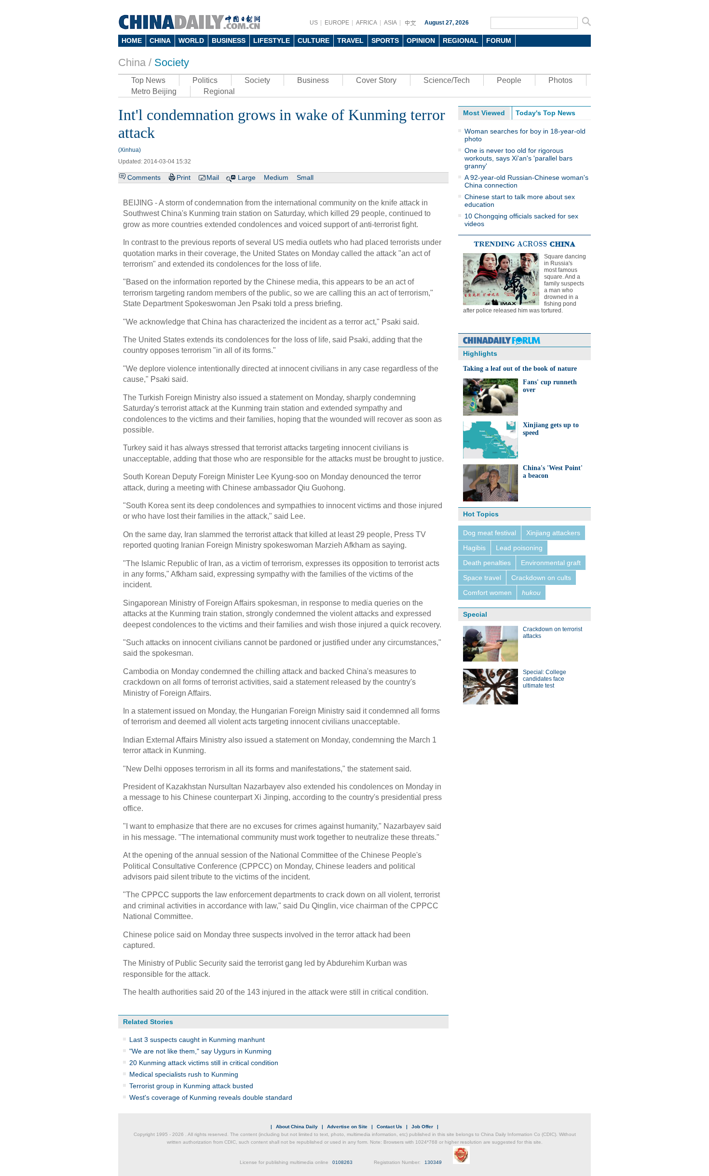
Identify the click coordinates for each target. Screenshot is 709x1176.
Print (184, 177)
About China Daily (297, 1126)
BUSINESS (228, 40)
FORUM (498, 40)
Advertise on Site (347, 1126)
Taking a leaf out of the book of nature (520, 368)
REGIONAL (460, 40)
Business (313, 80)
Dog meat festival (489, 533)
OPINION (421, 40)
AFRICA (366, 22)
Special (475, 614)
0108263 (342, 1162)
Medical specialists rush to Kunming (183, 1074)
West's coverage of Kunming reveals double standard (210, 1097)
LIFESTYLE (271, 40)
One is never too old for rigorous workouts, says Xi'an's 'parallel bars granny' (518, 158)
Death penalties (487, 563)
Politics (205, 80)
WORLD (191, 40)
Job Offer (422, 1126)
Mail (212, 177)
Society (171, 62)
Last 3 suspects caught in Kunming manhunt (197, 1039)
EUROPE (337, 22)
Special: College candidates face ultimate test (544, 679)
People (509, 80)
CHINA (160, 40)
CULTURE (313, 40)
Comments (144, 177)
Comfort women (487, 592)
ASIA (390, 22)
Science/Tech (446, 80)
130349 (433, 1162)
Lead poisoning (519, 548)
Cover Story (376, 80)
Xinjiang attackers (553, 533)
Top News (148, 80)
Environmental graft (551, 563)
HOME (132, 40)
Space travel (482, 577)
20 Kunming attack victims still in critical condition (203, 1063)
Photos (560, 80)
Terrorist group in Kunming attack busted (191, 1086)
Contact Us (389, 1126)
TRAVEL (350, 40)
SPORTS (385, 40)
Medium (276, 177)
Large (247, 177)
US (314, 22)
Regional (219, 91)
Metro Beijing (154, 91)
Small (305, 177)
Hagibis (474, 548)
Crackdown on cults (541, 577)
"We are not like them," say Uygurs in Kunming (200, 1051)
